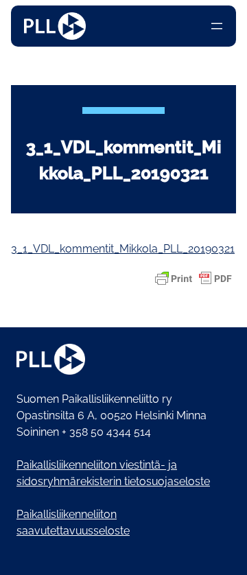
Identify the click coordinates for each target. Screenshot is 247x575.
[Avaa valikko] (217, 26)
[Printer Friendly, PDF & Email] (193, 278)
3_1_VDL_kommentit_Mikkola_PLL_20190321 (123, 248)
